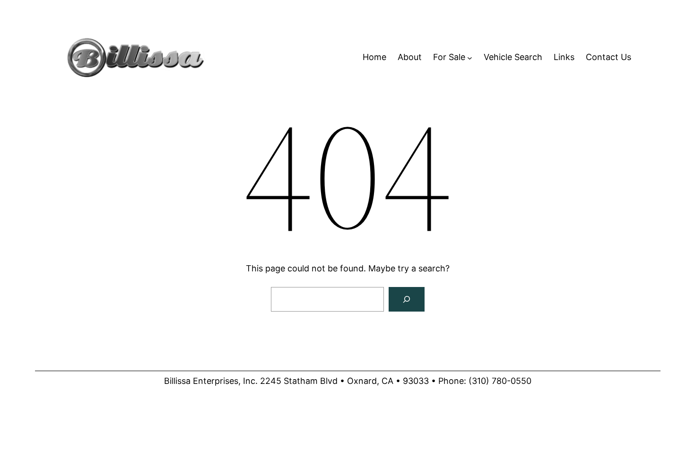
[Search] (407, 299)
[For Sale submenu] (469, 57)
